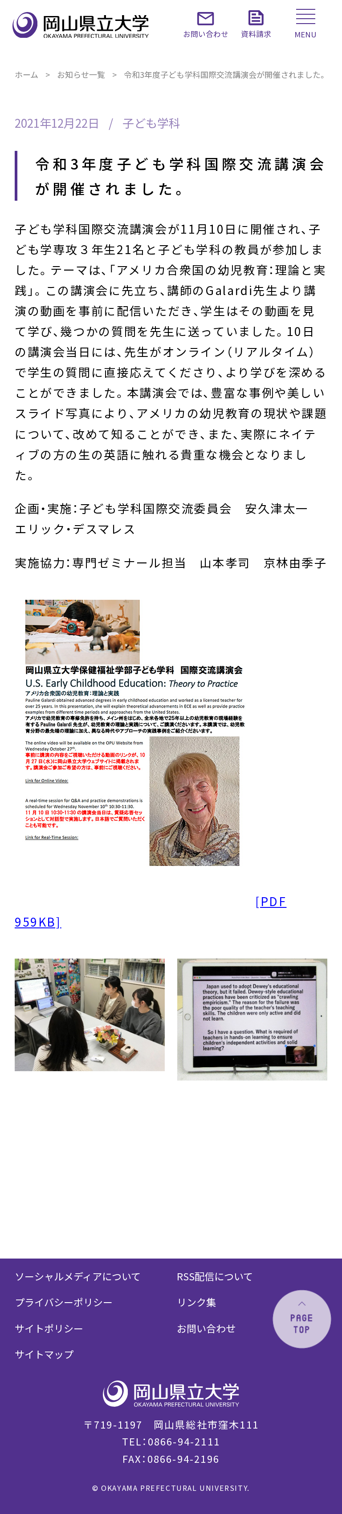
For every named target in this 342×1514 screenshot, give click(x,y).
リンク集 (196, 1302)
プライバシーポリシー (64, 1302)
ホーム (26, 74)
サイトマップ (44, 1354)
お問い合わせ (206, 1328)
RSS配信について (215, 1276)
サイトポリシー (49, 1328)
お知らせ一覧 (81, 74)
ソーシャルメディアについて (78, 1276)
